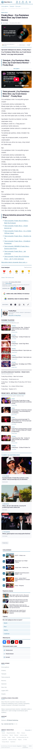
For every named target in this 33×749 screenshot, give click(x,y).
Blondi (11, 735)
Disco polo (17, 6)
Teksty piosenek (5, 677)
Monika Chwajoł (12, 739)
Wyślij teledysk (10, 653)
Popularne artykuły (8, 591)
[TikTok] (23, 288)
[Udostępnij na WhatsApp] (19, 304)
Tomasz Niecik (5, 741)
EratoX (3, 733)
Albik (13, 737)
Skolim (5, 623)
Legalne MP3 (4, 690)
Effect (18, 733)
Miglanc (20, 739)
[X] (20, 642)
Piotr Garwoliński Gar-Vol (22, 737)
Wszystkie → (28, 730)
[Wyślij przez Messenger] (15, 304)
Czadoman (6, 633)
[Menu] (30, 2)
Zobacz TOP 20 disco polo (7, 277)
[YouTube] (20, 288)
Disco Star (4, 687)
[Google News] (11, 288)
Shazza (23, 733)
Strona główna (4, 6)
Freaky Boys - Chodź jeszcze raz (10, 379)
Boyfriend (13, 741)
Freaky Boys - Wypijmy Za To (8, 389)
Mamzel (16, 735)
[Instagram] (17, 288)
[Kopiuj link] (28, 304)
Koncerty (3, 680)
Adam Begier (5, 23)
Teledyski (12, 6)
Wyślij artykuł (9, 650)
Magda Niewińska (11, 733)
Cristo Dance (5, 735)
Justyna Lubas (23, 735)
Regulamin (19, 746)
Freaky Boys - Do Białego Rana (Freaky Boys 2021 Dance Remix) (16, 382)
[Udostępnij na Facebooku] (11, 304)
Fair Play (4, 737)
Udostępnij (23, 44)
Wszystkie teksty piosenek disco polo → (14, 262)
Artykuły (3, 670)
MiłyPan (6, 630)
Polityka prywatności (25, 746)
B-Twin (25, 739)
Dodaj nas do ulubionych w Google (9, 45)
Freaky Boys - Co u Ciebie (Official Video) (12, 386)
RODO (30, 746)
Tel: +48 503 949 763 (9, 724)
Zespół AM (4, 739)
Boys (5, 626)
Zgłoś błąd (29, 45)
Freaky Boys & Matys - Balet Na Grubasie (12, 376)
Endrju (9, 737)
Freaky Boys (5, 542)
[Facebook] (14, 288)
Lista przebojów (7, 550)
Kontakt (8, 657)
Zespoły (3, 694)
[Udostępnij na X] (23, 304)
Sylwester (4, 684)
